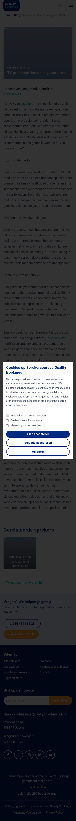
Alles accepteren (38, 434)
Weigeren (38, 451)
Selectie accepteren (38, 442)
